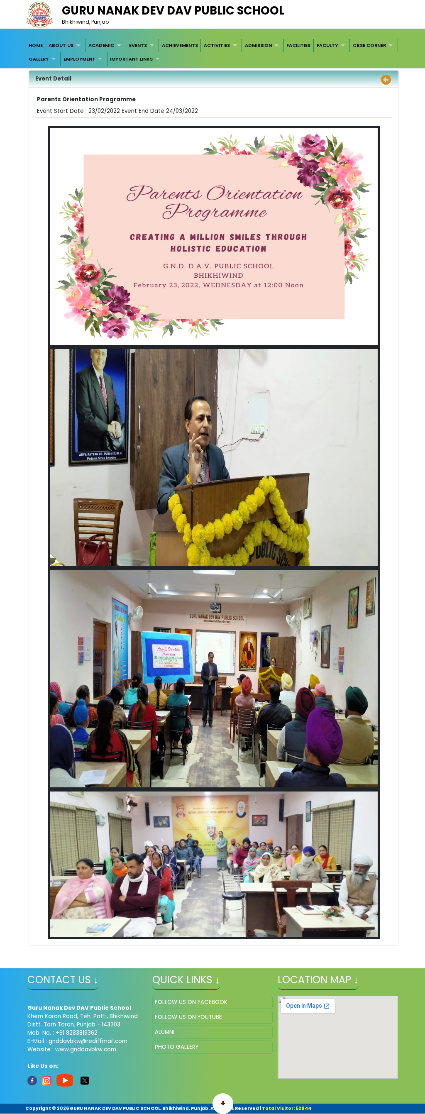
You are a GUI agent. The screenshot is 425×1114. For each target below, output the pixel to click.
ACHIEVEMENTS (180, 45)
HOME (36, 45)
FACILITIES (298, 45)
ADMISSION (258, 45)
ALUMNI (164, 1032)
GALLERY (39, 59)
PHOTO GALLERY (176, 1047)
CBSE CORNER (369, 45)
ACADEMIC (101, 45)
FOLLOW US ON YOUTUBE (188, 1017)
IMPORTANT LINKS (131, 59)
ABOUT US (61, 45)
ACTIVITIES (217, 45)
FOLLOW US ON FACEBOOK (191, 1002)
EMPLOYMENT (79, 59)
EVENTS (138, 45)
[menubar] (212, 52)
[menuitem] (36, 45)
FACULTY (327, 45)
